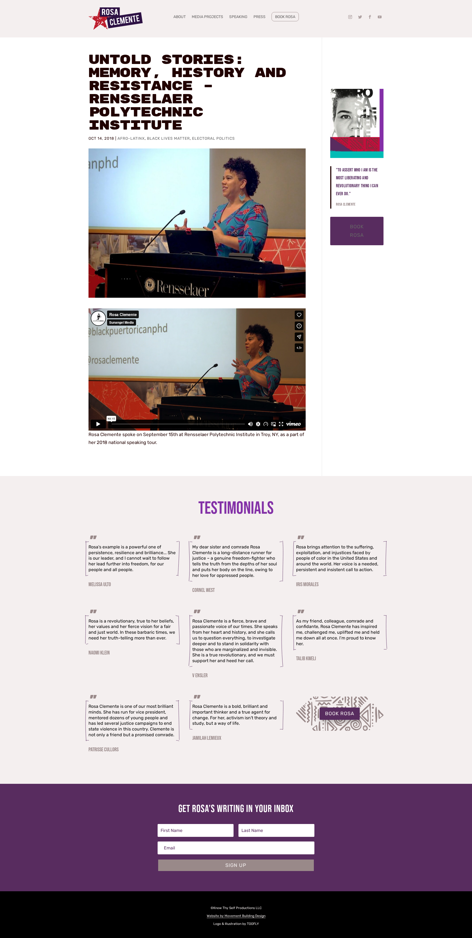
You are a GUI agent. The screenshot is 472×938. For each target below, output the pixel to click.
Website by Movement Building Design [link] (236, 916)
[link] (115, 18)
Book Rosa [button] (357, 231)
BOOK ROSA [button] (339, 714)
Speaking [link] (238, 17)
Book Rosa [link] (285, 16)
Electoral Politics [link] (213, 138)
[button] (350, 17)
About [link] (179, 17)
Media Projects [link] (207, 17)
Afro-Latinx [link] (131, 138)
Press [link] (259, 17)
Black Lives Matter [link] (168, 138)
